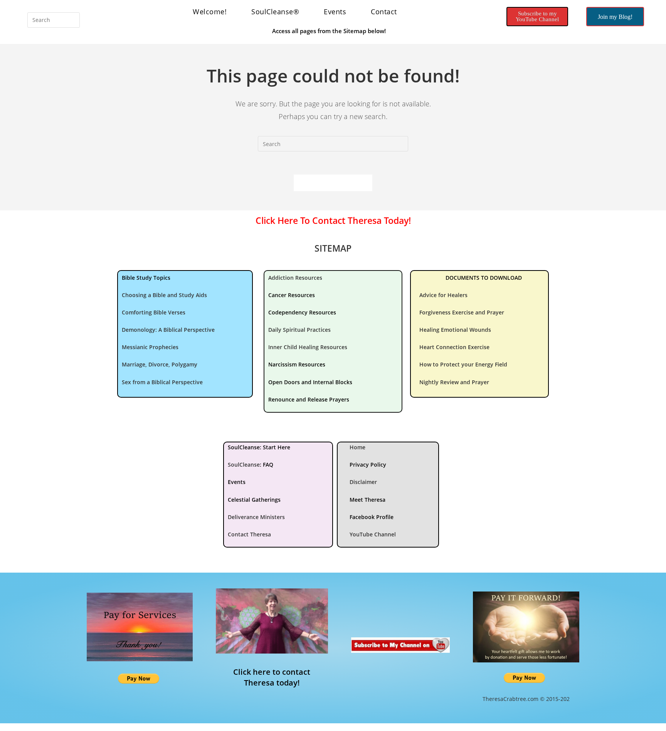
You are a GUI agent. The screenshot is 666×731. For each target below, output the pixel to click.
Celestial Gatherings (254, 499)
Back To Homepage (333, 182)
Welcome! (210, 11)
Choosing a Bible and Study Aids (164, 295)
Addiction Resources (295, 277)
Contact (384, 11)
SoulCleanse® (275, 11)
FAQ (268, 464)
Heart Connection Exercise (454, 347)
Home (357, 447)
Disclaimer (363, 482)
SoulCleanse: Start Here (259, 447)
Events (335, 11)
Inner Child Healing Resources (307, 347)
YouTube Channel (373, 534)
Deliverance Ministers (256, 517)
